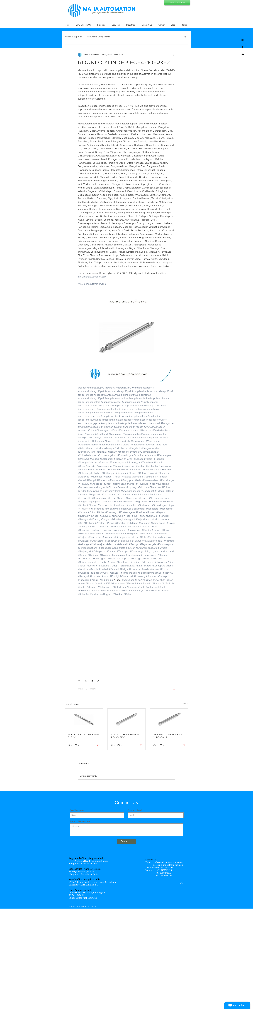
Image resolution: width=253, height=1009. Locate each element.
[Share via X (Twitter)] (85, 680)
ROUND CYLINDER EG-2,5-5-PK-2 (167, 736)
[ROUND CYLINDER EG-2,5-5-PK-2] (169, 719)
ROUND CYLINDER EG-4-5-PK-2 (83, 736)
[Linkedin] (242, 53)
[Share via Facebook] (79, 680)
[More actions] (173, 54)
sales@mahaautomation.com (168, 865)
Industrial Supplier (73, 36)
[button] (185, 37)
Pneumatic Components (98, 36)
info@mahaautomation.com (168, 862)
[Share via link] (98, 680)
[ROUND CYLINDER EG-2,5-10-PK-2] (127, 719)
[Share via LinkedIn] (92, 680)
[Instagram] (242, 40)
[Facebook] (242, 47)
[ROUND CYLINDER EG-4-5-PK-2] (84, 719)
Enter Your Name (77, 810)
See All (185, 703)
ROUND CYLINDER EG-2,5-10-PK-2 (125, 736)
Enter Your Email (135, 810)
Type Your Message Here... (81, 821)
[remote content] (126, 634)
